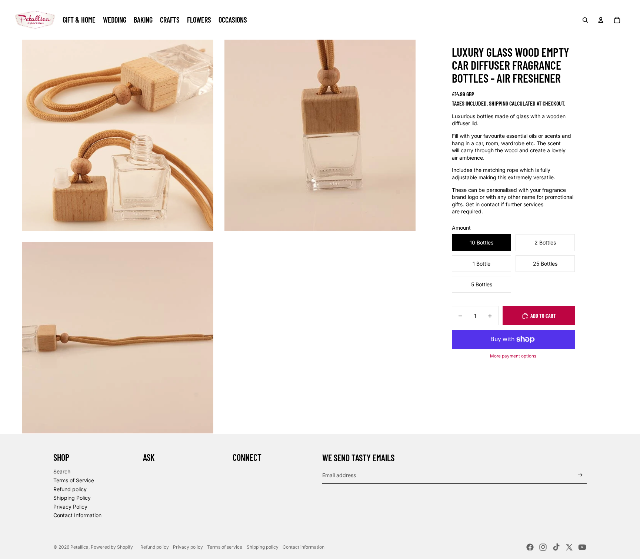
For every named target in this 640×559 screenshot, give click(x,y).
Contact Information (77, 515)
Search (61, 471)
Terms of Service (73, 480)
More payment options (513, 356)
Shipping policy (263, 547)
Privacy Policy (70, 506)
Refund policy (70, 489)
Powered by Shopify (112, 547)
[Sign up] (580, 475)
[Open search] (585, 20)
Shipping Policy (72, 498)
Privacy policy (188, 547)
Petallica (79, 547)
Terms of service (224, 547)
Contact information (303, 547)
